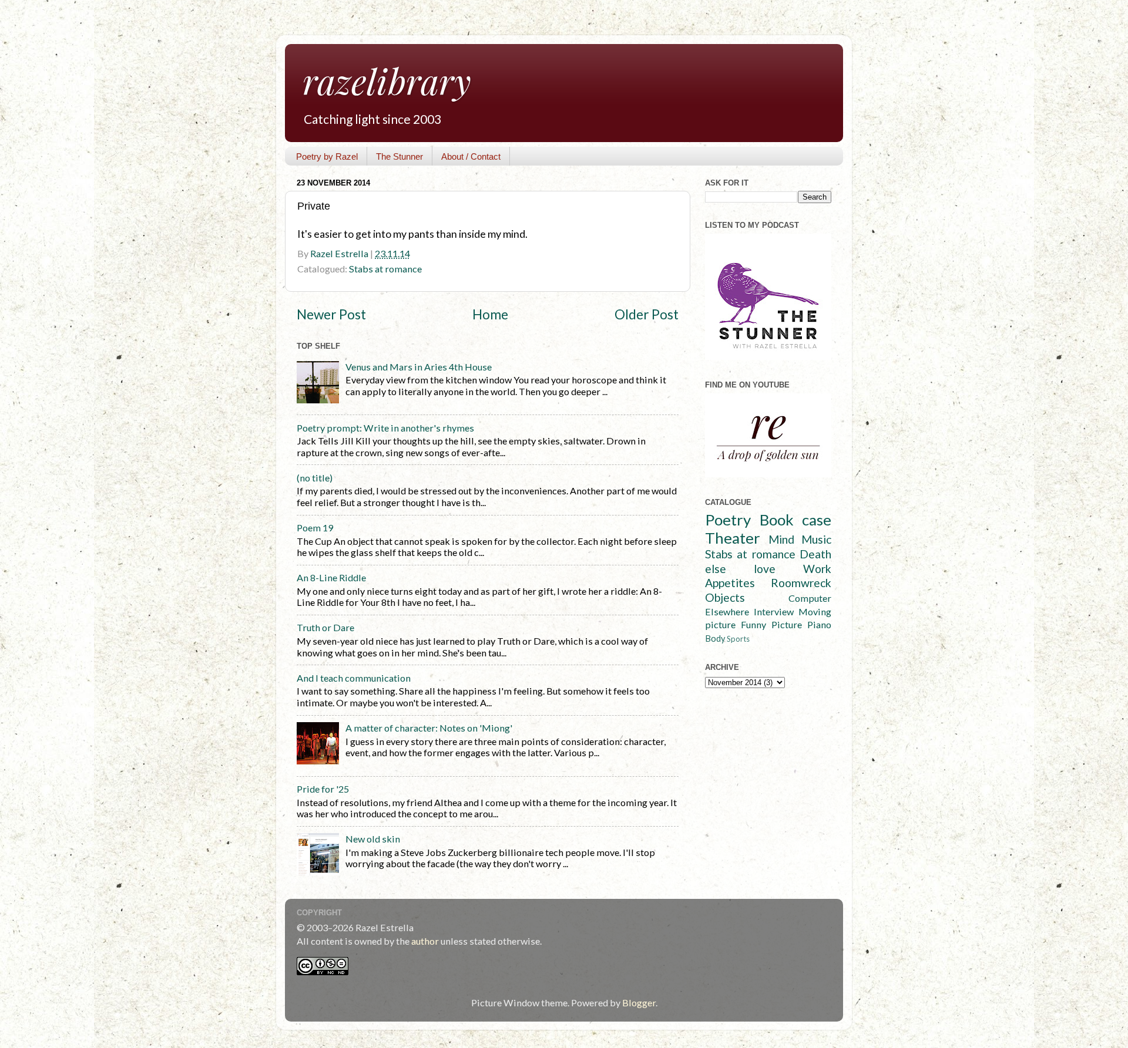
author (425, 940)
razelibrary (387, 80)
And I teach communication (354, 677)
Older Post (647, 314)
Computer (809, 598)
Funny (753, 624)
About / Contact (471, 156)
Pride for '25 (323, 788)
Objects (725, 597)
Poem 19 (315, 527)
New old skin (372, 838)
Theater (732, 537)
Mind (781, 539)
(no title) (315, 477)
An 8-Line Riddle (331, 577)
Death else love (768, 561)
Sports (738, 638)
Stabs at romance (385, 268)
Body (715, 638)
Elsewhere (727, 611)
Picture (786, 624)
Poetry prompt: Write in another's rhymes (385, 427)
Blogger (639, 1002)
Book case (796, 519)
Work (817, 568)
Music (816, 539)
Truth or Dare (325, 627)
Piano (819, 624)
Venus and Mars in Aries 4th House (418, 366)
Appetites (730, 582)
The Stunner (399, 156)
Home (490, 314)
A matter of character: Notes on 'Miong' (428, 727)
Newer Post (331, 314)
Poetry (728, 519)
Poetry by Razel (327, 156)
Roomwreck (801, 582)
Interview (774, 611)
